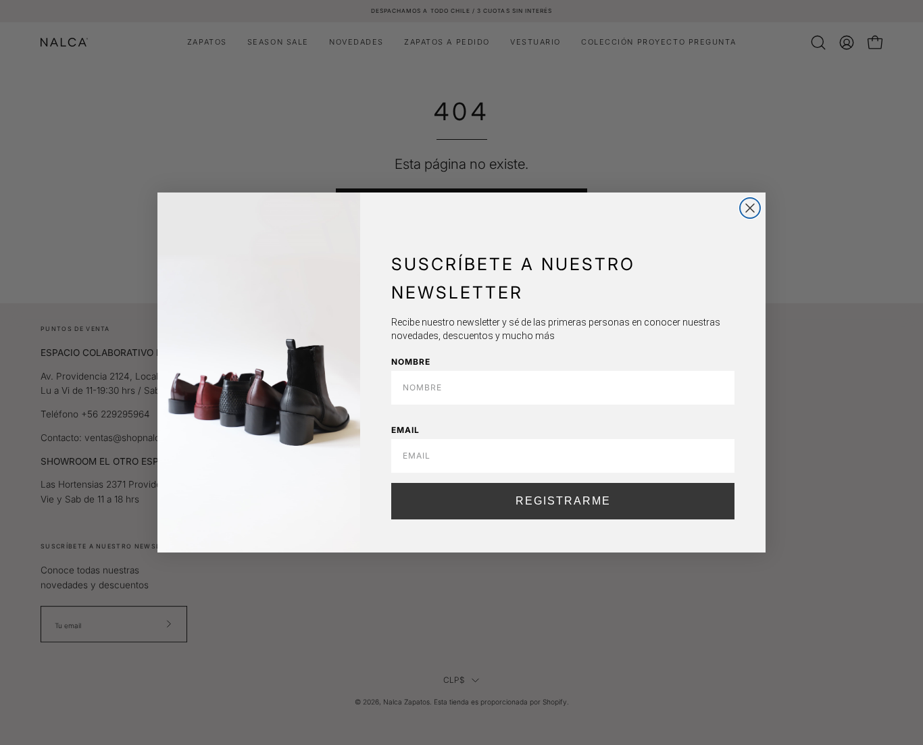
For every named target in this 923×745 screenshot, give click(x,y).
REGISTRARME (563, 501)
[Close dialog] (750, 208)
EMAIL (405, 430)
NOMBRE (410, 362)
